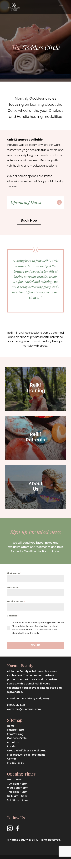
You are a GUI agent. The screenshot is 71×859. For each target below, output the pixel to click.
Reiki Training (15, 734)
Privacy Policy (15, 763)
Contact (12, 758)
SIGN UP (35, 645)
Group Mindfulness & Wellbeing (27, 750)
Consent (12, 615)
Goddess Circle (17, 738)
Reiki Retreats (15, 730)
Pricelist (12, 746)
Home (10, 725)
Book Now (29, 220)
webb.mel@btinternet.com (24, 709)
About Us (13, 742)
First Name (14, 573)
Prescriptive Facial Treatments (26, 754)
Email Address (16, 601)
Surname (13, 587)
